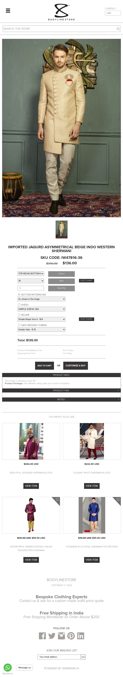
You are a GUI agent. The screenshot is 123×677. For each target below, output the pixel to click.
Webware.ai (70, 668)
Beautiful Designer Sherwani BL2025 (31, 472)
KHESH (24, 304)
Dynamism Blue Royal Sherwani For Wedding (92, 546)
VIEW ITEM (31, 486)
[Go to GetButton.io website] (8, 674)
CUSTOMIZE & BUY (76, 365)
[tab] (61, 375)
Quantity (61, 288)
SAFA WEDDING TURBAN (34, 325)
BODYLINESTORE (61, 580)
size (61, 280)
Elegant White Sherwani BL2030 (92, 472)
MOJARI (25, 315)
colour (61, 273)
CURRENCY (110, 9)
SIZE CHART (87, 280)
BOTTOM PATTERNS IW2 (33, 294)
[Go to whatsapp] (8, 668)
